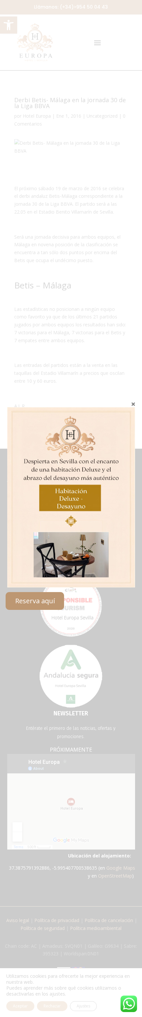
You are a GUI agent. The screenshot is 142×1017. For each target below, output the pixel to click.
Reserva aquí (35, 600)
